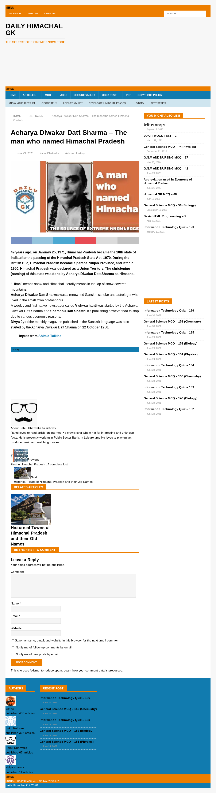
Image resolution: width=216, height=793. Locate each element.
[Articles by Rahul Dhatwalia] (10, 743)
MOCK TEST (109, 95)
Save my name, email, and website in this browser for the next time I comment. (67, 640)
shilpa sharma (14, 767)
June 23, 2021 (154, 370)
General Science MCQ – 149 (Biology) (170, 398)
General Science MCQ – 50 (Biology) (170, 205)
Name (15, 603)
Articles (29, 95)
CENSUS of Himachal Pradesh (108, 103)
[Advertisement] (146, 51)
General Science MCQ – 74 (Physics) (170, 146)
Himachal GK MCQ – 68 (160, 194)
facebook (15, 13)
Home (12, 95)
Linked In (49, 13)
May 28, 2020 (154, 162)
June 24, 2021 (154, 359)
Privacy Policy (49, 781)
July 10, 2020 (153, 199)
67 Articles (49, 428)
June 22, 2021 (154, 403)
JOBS (63, 95)
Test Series (158, 103)
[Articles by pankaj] (10, 703)
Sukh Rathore (14, 728)
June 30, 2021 (154, 315)
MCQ (48, 95)
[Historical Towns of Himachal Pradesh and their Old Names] (31, 522)
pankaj (9, 708)
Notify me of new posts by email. (37, 654)
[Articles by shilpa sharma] (10, 762)
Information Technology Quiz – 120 (169, 227)
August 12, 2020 (155, 129)
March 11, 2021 (154, 140)
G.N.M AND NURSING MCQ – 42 (166, 168)
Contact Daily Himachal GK (22, 781)
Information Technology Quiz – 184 (169, 365)
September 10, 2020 (157, 210)
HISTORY (139, 103)
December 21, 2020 (157, 151)
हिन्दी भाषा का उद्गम (154, 124)
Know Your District (22, 103)
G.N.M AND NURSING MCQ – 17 (166, 157)
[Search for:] (185, 13)
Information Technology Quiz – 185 (169, 332)
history (15, 349)
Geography (49, 103)
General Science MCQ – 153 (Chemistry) (172, 321)
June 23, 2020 (24, 153)
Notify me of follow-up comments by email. (44, 647)
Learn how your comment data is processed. (93, 670)
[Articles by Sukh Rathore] (10, 723)
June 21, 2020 (154, 188)
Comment (17, 571)
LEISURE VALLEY (84, 95)
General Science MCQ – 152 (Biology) (170, 343)
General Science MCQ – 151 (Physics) (171, 354)
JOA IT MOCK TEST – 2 (160, 135)
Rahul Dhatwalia (49, 153)
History (80, 153)
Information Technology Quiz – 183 (169, 387)
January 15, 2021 (156, 232)
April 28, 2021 (154, 221)
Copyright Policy (150, 95)
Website (16, 628)
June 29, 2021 (154, 337)
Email (15, 616)
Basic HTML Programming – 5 (165, 216)
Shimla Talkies (49, 336)
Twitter (33, 13)
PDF (128, 95)
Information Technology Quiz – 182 (169, 409)
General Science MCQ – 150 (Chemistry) (172, 376)
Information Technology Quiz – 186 (169, 310)
